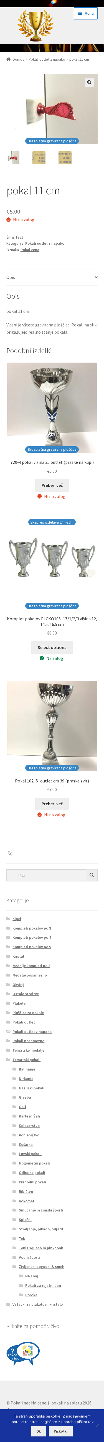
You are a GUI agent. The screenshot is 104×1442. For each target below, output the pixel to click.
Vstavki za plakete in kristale (37, 1304)
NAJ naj (31, 1276)
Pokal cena (30, 249)
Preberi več (52, 485)
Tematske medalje (28, 1050)
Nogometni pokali (34, 1163)
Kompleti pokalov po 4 (31, 937)
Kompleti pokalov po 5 (31, 946)
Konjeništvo (29, 1135)
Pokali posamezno (28, 1040)
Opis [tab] (10, 277)
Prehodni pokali (32, 1182)
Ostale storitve (25, 993)
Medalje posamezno (29, 975)
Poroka (31, 1294)
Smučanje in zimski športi (41, 1210)
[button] (89, 82)
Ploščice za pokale (28, 1012)
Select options (52, 647)
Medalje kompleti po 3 (31, 965)
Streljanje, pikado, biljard (41, 1229)
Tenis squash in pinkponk (41, 1247)
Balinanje (27, 1069)
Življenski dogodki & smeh (41, 1266)
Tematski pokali (26, 1059)
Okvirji (18, 984)
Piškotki (61, 1431)
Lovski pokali (30, 1153)
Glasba (25, 1097)
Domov (18, 59)
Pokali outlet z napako (47, 59)
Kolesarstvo (29, 1125)
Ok (38, 1431)
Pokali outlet (23, 1022)
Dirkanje (26, 1078)
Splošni (25, 1219)
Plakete (19, 1003)
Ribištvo (26, 1191)
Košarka (26, 1144)
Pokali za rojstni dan (43, 1285)
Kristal (18, 956)
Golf (22, 1106)
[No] (97, 1425)
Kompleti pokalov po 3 (31, 928)
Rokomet (26, 1200)
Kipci (16, 918)
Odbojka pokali (32, 1172)
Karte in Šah (29, 1116)
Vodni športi (29, 1257)
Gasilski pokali (31, 1088)
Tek (22, 1238)
